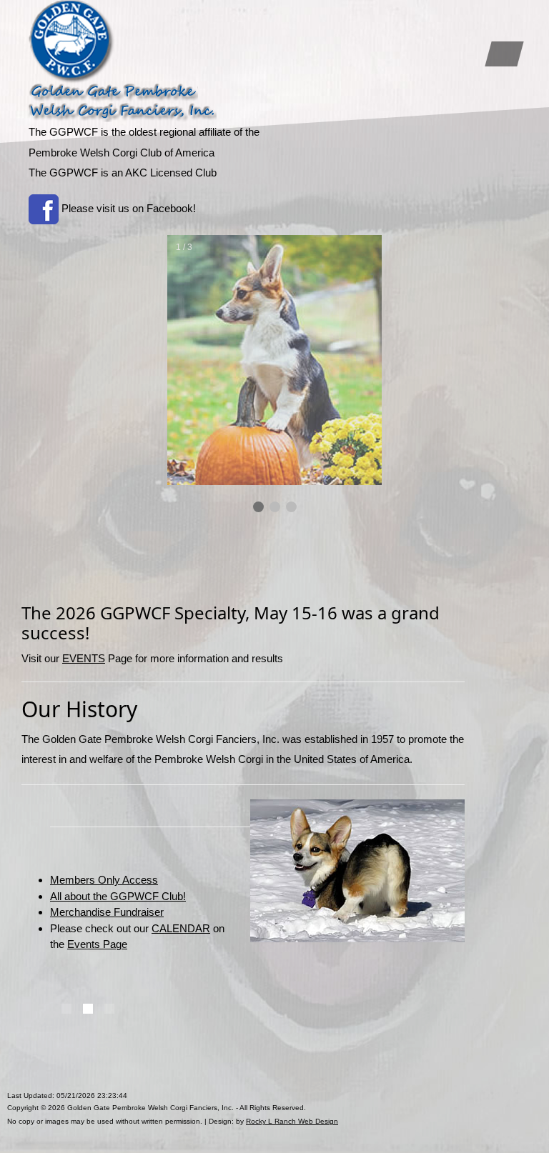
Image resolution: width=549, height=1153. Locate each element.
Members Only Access (104, 880)
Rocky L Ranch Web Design (292, 1121)
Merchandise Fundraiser (107, 912)
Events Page (97, 944)
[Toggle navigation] (504, 53)
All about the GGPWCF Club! (118, 896)
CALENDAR (181, 928)
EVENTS (83, 658)
